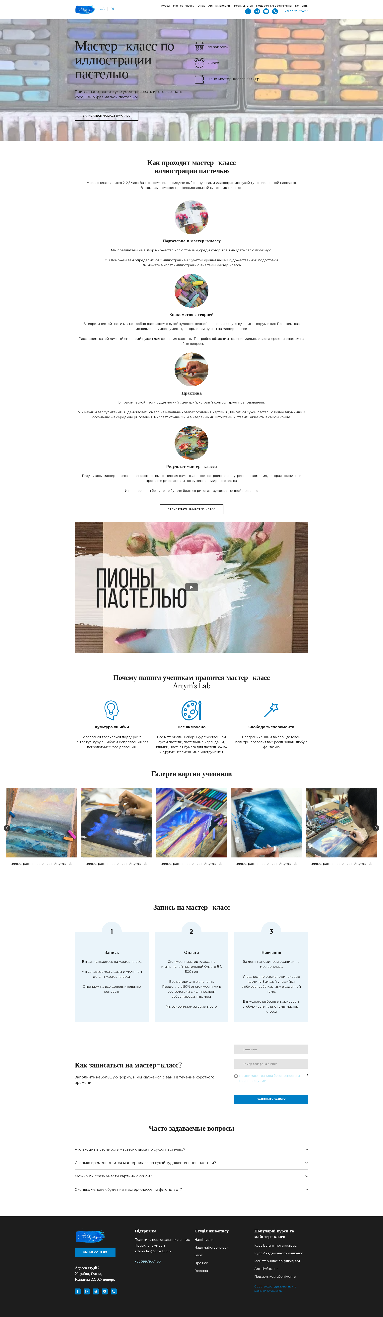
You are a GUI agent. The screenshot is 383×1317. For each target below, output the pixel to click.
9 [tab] (212, 873)
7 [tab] (200, 873)
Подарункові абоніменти (275, 1277)
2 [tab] (171, 873)
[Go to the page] (85, 9)
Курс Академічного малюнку (278, 1253)
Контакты (301, 5)
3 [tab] (177, 873)
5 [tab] (189, 873)
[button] (248, 11)
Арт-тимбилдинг (219, 5)
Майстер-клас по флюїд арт (277, 1261)
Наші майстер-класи (211, 1247)
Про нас (201, 1263)
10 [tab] (218, 873)
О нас (201, 5)
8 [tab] (206, 873)
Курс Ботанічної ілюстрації (276, 1245)
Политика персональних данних (162, 1240)
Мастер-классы (183, 5)
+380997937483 (148, 1261)
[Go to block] (102, 1236)
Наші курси (204, 1240)
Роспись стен (243, 5)
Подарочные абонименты (274, 5)
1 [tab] (165, 873)
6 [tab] (194, 873)
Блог (198, 1255)
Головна (201, 1271)
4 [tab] (183, 873)
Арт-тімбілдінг (266, 1269)
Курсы (165, 5)
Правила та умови (150, 1245)
